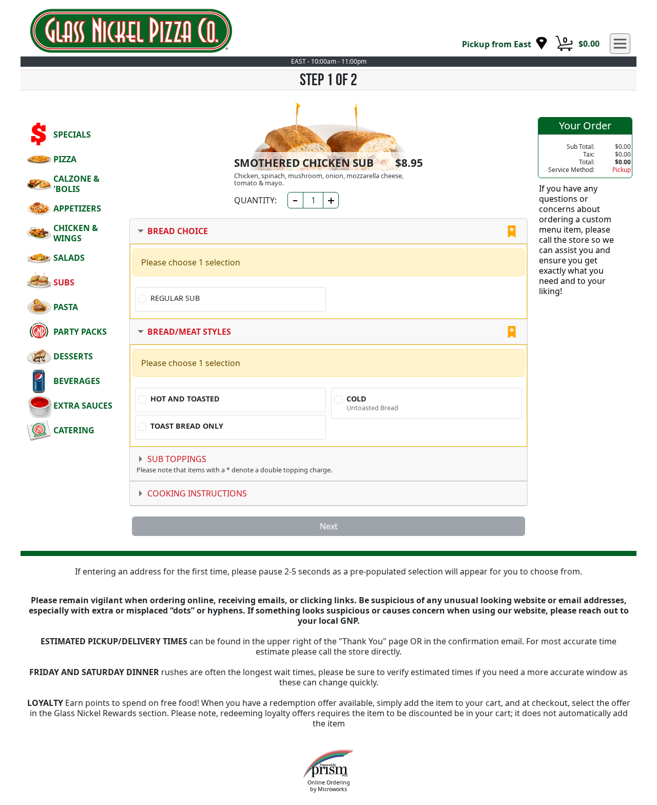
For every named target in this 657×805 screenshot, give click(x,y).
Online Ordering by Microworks (328, 786)
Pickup (621, 169)
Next (329, 526)
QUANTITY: (255, 200)
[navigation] (505, 43)
